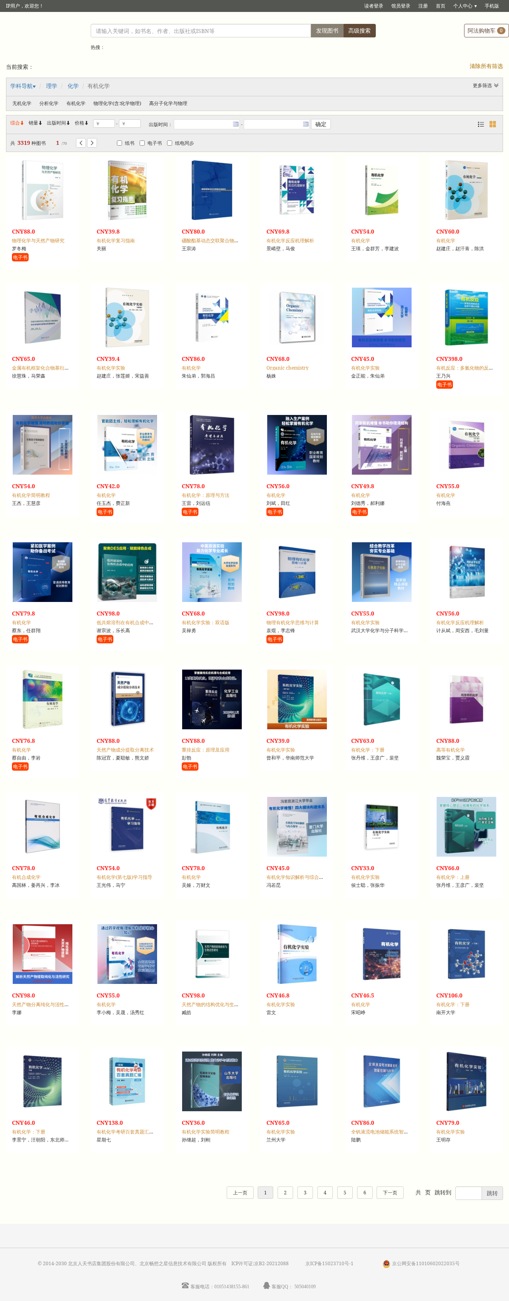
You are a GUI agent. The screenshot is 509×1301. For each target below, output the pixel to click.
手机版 (492, 5)
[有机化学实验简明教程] (212, 1081)
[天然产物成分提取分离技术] (127, 699)
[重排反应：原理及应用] (212, 699)
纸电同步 (184, 143)
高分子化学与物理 (168, 103)
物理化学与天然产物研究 (38, 240)
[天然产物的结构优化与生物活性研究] (212, 954)
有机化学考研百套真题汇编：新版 (132, 1131)
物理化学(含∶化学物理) (117, 103)
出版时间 (59, 122)
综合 (17, 122)
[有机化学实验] (127, 317)
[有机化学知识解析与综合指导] (297, 827)
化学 (73, 86)
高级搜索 (359, 30)
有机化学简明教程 (31, 495)
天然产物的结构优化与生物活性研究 (220, 1004)
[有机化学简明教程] (42, 445)
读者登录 (373, 5)
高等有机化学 (450, 749)
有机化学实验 (111, 367)
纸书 (129, 143)
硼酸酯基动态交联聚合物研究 (213, 240)
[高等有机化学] (466, 699)
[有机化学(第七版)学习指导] (127, 827)
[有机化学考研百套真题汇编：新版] (127, 1081)
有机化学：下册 (368, 749)
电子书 (155, 143)
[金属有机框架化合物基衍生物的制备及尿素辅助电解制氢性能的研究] (42, 317)
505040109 (305, 1286)
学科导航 (21, 86)
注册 (423, 5)
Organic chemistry (287, 367)
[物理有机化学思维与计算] (297, 572)
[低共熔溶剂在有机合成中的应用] (127, 572)
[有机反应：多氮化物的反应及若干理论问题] (466, 317)
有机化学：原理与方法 (205, 495)
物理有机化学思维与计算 (292, 622)
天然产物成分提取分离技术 (125, 749)
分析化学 (48, 103)
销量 (36, 122)
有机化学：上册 (453, 877)
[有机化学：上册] (466, 827)
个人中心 (462, 5)
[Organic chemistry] (297, 317)
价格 (79, 122)
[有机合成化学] (42, 827)
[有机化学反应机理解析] (297, 190)
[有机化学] (382, 190)
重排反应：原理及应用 (205, 749)
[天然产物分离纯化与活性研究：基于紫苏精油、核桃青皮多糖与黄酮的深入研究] (42, 954)
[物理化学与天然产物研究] (42, 190)
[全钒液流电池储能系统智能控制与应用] (382, 1081)
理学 (51, 86)
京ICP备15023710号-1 (329, 1263)
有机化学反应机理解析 (290, 240)
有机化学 (75, 103)
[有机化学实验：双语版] (212, 572)
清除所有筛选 (486, 66)
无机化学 (21, 103)
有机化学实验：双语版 (205, 622)
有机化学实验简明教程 (205, 1131)
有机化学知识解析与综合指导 (297, 877)
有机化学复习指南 (116, 240)
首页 (440, 5)
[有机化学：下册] (382, 699)
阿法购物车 (485, 30)
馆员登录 (400, 5)
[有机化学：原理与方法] (212, 445)
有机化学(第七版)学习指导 (124, 877)
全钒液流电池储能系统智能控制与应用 (391, 1131)
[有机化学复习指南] (127, 190)
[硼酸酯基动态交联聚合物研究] (212, 190)
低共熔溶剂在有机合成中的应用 (130, 622)
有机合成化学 (26, 877)
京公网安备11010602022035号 (426, 1263)
